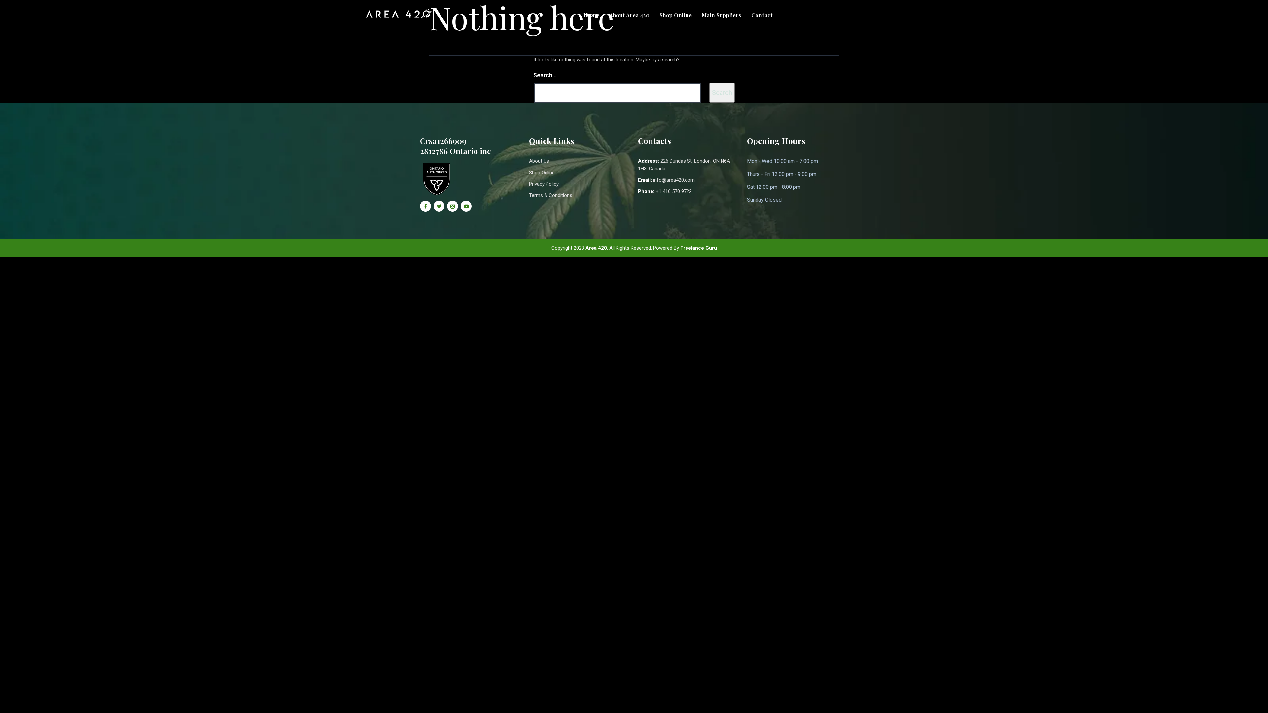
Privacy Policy (544, 184)
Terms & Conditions (550, 195)
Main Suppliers (721, 14)
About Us (539, 161)
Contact (762, 14)
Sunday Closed (764, 200)
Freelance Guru (698, 248)
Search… (544, 75)
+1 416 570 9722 (674, 191)
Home (591, 14)
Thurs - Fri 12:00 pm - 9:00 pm (781, 174)
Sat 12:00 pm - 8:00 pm (773, 187)
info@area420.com (674, 180)
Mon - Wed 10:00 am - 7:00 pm (782, 161)
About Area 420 (629, 14)
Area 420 (596, 248)
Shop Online (675, 14)
